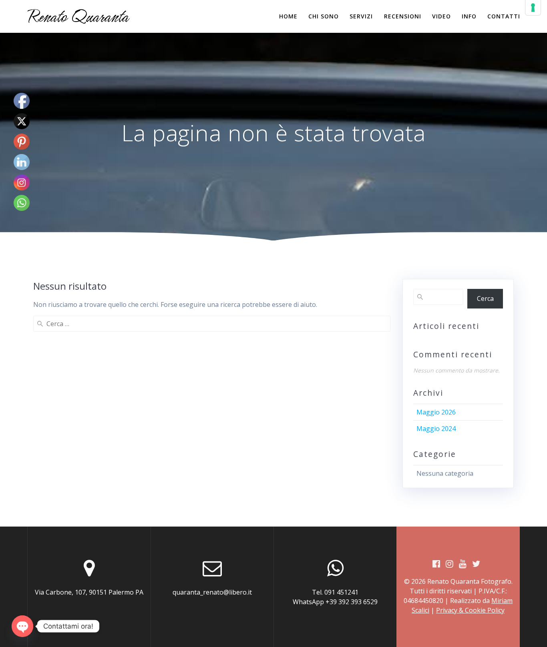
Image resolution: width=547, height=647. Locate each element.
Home (288, 16)
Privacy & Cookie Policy (470, 610)
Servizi (361, 16)
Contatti (503, 16)
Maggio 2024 (436, 428)
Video (441, 16)
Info (469, 16)
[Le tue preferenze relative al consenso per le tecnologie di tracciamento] (533, 7)
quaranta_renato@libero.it (212, 592)
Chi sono (323, 16)
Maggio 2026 (436, 412)
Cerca (485, 298)
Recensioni (402, 16)
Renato (77, 16)
